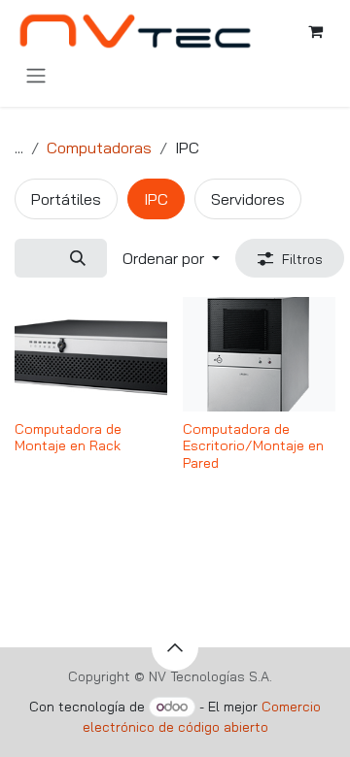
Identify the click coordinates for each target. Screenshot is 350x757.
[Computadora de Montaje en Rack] (91, 354)
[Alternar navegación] (36, 74)
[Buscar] (77, 258)
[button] (171, 258)
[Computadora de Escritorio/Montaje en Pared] (259, 354)
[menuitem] (66, 199)
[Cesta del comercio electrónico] (315, 31)
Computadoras (99, 147)
